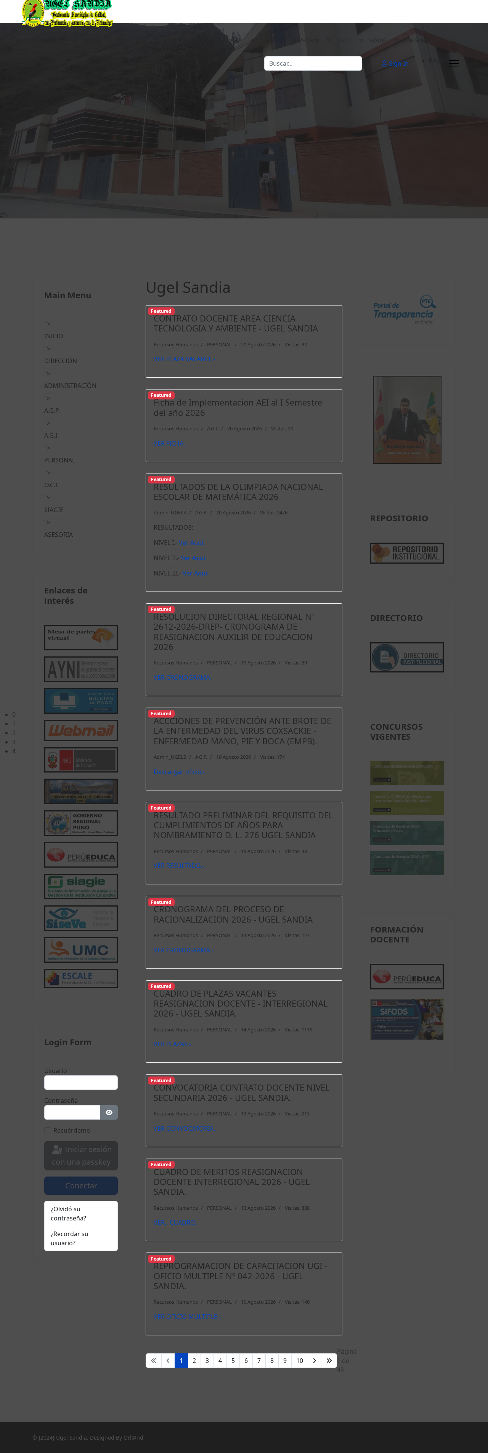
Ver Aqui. (192, 542)
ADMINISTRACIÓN (187, 40)
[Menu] (454, 63)
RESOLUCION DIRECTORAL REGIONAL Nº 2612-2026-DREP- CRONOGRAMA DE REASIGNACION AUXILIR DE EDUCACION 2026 (234, 631)
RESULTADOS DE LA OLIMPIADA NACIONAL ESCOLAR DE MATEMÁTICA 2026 (238, 491)
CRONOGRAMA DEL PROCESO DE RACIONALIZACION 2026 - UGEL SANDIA (233, 913)
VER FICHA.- (170, 443)
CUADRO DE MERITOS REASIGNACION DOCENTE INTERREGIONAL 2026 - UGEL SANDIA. (232, 1182)
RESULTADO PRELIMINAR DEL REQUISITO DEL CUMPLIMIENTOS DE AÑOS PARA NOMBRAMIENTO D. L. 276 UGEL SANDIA (243, 825)
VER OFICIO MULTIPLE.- (187, 1316)
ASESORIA (417, 40)
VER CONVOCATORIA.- (185, 1128)
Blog (435, 60)
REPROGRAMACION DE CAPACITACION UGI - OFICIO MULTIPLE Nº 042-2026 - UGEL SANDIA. (240, 1275)
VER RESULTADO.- (179, 865)
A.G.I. (267, 40)
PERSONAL (305, 40)
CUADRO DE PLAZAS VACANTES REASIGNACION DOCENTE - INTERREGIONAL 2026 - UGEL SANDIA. (241, 1003)
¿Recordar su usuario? (69, 1238)
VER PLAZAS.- (172, 1044)
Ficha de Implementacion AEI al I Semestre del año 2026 (238, 407)
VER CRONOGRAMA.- (184, 677)
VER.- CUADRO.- (176, 1222)
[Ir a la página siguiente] (314, 1360)
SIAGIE (378, 40)
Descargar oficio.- (179, 772)
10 (299, 1360)
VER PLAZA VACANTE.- (184, 359)
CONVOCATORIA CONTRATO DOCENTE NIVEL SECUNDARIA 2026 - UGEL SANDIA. (242, 1092)
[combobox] (313, 63)
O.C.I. (344, 40)
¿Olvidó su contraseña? (68, 1213)
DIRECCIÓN (131, 40)
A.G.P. (235, 40)
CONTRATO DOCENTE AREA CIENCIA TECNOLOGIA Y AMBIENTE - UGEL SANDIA (236, 323)
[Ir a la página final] (329, 1360)
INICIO (91, 40)
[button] (250, 714)
